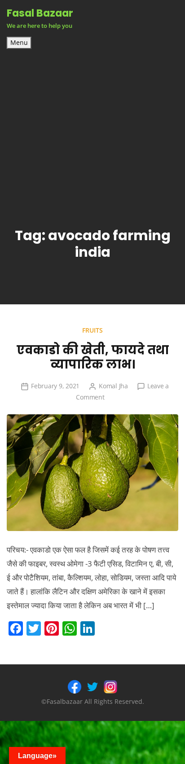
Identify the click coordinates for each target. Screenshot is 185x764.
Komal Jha (113, 386)
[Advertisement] (92, 121)
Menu (19, 43)
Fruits (92, 330)
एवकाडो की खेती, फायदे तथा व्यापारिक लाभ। (93, 357)
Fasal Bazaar (40, 13)
